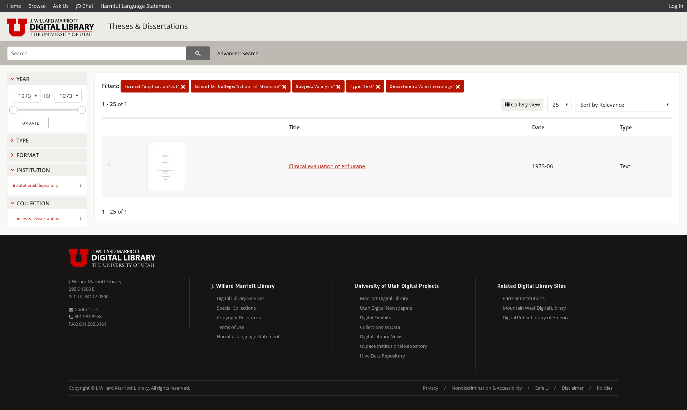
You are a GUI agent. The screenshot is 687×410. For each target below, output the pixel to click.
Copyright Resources (239, 317)
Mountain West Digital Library (534, 308)
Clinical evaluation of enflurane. (327, 166)
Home (14, 5)
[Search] (198, 53)
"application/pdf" (153, 86)
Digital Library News (381, 336)
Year (23, 78)
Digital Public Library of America (536, 317)
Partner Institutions (524, 298)
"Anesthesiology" (423, 86)
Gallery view (525, 104)
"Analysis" (316, 86)
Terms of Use (230, 327)
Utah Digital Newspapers (386, 308)
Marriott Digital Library (384, 298)
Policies (605, 388)
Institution (33, 170)
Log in (676, 5)
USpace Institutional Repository (393, 346)
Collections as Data (380, 327)
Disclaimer (573, 388)
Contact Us (85, 309)
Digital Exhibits (375, 317)
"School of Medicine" (238, 86)
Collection (33, 203)
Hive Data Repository (382, 355)
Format (27, 155)
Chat (87, 5)
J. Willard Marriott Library (95, 281)
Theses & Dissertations (148, 26)
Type (22, 140)
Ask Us (61, 5)
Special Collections (236, 308)
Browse (37, 5)
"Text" (363, 86)
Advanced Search (238, 53)
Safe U (542, 388)
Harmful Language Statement (136, 5)
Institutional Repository (35, 185)
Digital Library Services (240, 298)
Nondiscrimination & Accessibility (487, 388)
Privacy (430, 388)
